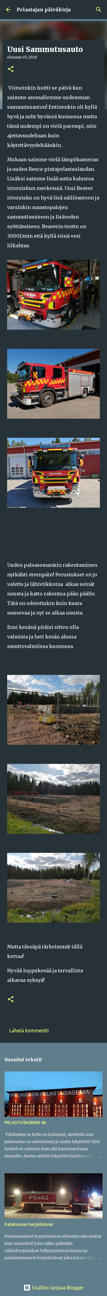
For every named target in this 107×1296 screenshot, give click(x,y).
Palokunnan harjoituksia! (28, 1224)
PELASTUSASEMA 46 (25, 1122)
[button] (10, 69)
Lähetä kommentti (29, 1030)
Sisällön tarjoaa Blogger (57, 1287)
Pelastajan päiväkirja (44, 10)
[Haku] (98, 9)
